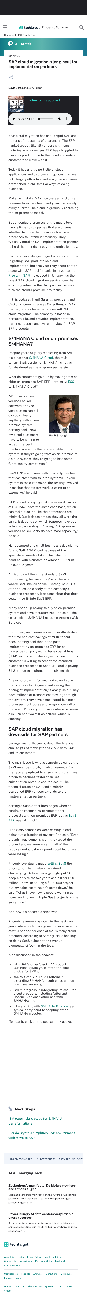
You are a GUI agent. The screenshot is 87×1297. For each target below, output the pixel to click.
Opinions (19, 1286)
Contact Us (10, 1261)
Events (8, 1278)
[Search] (81, 27)
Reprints (25, 1274)
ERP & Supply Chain (26, 35)
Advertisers (25, 1261)
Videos (8, 1290)
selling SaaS (56, 863)
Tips (59, 1286)
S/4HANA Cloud (41, 357)
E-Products (67, 1274)
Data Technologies (71, 1159)
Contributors (11, 1274)
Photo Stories (35, 1286)
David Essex (15, 87)
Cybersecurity (46, 1159)
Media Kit (60, 1261)
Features (19, 1278)
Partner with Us (43, 1261)
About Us (9, 1257)
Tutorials (69, 1286)
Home (7, 35)
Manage (14, 55)
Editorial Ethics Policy (29, 1257)
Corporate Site (12, 1265)
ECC (71, 381)
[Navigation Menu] (5, 27)
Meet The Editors (53, 1257)
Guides (8, 1286)
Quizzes (49, 1286)
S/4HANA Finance (54, 1006)
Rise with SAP (18, 275)
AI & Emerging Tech (22, 1159)
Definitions (51, 1274)
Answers (38, 1274)
